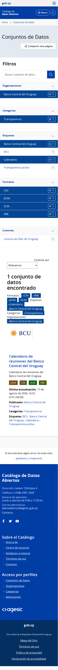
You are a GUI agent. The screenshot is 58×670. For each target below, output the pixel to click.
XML (29, 214)
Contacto (11, 564)
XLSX (29, 206)
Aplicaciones (13, 597)
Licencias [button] (8, 230)
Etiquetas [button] (8, 135)
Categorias (12, 591)
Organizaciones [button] (12, 85)
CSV (29, 190)
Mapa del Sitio (28, 640)
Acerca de (12, 542)
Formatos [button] (8, 182)
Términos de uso (16, 558)
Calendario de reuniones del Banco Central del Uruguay (26, 361)
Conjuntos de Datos (23, 22)
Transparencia (29, 119)
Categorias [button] (9, 110)
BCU (29, 152)
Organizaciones (15, 586)
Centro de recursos (17, 547)
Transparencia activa (29, 167)
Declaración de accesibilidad (29, 659)
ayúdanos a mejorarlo (29, 458)
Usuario (51, 74)
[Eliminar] (23, 296)
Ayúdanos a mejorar (18, 553)
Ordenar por (41, 260)
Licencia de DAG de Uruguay (29, 239)
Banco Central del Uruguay (29, 94)
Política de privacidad (29, 652)
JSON (29, 198)
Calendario (29, 159)
